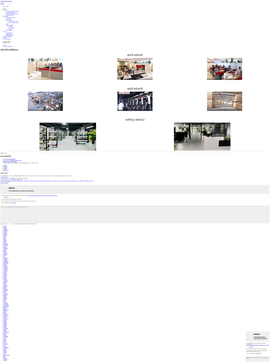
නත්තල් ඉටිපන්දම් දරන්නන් (86, 180)
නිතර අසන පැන (10, 15)
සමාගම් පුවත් (9, 32)
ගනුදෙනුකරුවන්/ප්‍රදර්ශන (12, 13)
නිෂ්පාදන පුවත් (9, 35)
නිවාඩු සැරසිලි (9, 25)
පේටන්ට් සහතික (7, 36)
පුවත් (4, 31)
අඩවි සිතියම (13, 179)
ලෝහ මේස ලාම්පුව (14, 22)
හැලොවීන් (11, 27)
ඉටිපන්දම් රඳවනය (10, 17)
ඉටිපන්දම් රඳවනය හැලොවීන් (58, 180)
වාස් (7, 23)
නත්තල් (11, 26)
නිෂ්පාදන (5, 16)
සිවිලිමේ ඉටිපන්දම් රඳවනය (30, 180)
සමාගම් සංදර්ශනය (10, 12)
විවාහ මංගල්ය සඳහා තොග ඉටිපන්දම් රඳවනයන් (12, 180)
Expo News (8, 34)
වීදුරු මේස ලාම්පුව (13, 21)
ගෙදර (4, 8)
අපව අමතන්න (6, 39)
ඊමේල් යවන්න (4, 183)
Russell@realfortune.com (6, 1)
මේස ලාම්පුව (9, 20)
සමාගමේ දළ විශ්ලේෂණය (12, 11)
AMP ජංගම (19, 179)
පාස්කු (10, 28)
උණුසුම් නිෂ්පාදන (5, 179)
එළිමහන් (8, 18)
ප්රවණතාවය (9, 30)
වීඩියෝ (5, 37)
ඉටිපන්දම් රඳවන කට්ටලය (72, 180)
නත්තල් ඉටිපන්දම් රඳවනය (44, 180)
